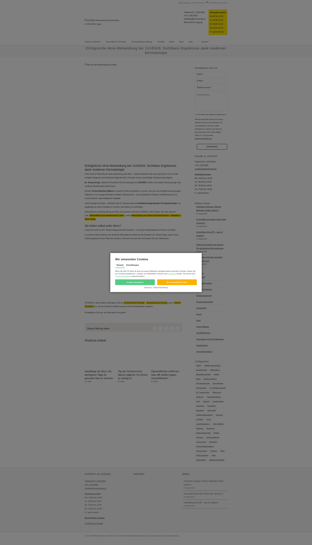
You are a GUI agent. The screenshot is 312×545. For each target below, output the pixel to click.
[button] (135, 282)
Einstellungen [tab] (132, 265)
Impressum (147, 287)
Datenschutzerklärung (160, 287)
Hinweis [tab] (120, 265)
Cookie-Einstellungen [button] (123, 276)
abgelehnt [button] (172, 274)
